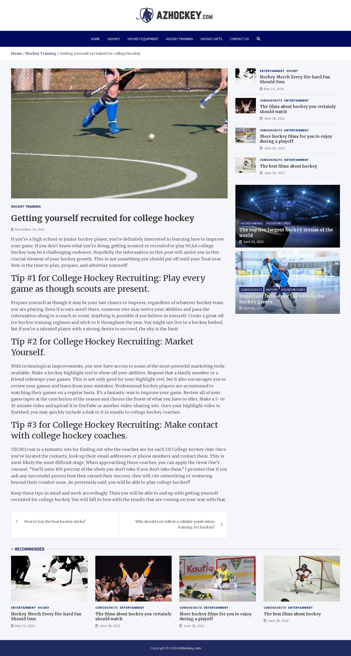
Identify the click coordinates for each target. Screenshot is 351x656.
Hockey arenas (251, 223)
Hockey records (278, 223)
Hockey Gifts (211, 39)
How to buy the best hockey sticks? (55, 521)
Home (95, 39)
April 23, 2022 (253, 241)
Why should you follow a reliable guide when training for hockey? (175, 524)
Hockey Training (179, 39)
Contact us (239, 39)
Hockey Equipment (143, 39)
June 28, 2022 (274, 118)
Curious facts (271, 100)
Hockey (114, 39)
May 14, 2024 (273, 88)
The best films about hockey (288, 166)
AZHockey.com (189, 648)
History (271, 289)
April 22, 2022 (253, 308)
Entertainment (272, 71)
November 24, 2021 (30, 229)
